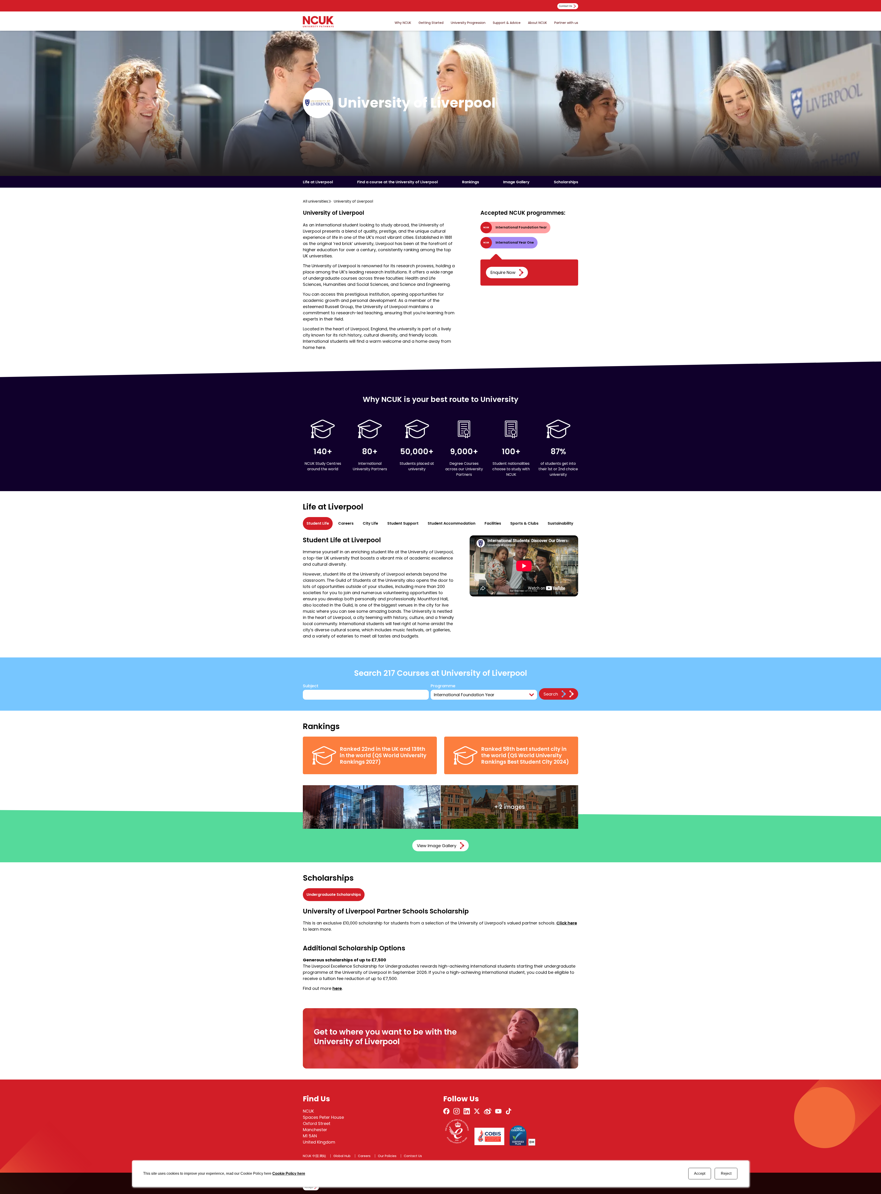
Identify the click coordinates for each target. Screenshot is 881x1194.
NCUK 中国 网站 (314, 1156)
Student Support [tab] (402, 523)
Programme (443, 686)
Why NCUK (403, 23)
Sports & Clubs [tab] (524, 523)
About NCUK (537, 23)
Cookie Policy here (288, 1173)
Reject (726, 1173)
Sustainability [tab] (560, 523)
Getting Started (430, 23)
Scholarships (566, 182)
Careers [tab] (346, 523)
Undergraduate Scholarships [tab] (334, 894)
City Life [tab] (370, 523)
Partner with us (566, 23)
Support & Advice (507, 23)
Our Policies (387, 1156)
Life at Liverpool (318, 182)
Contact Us (413, 1156)
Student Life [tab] (318, 523)
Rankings (470, 182)
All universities (315, 201)
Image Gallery (516, 182)
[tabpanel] (440, 587)
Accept (699, 1173)
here (337, 988)
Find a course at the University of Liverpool (397, 182)
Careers (364, 1156)
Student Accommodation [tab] (451, 523)
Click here (566, 923)
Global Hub (342, 1156)
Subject (310, 686)
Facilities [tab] (493, 523)
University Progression (468, 23)
